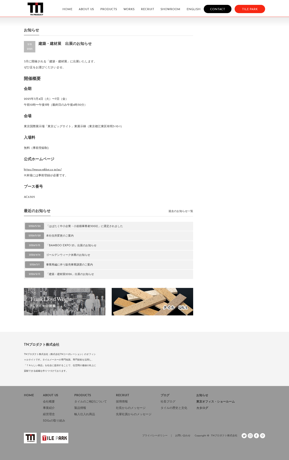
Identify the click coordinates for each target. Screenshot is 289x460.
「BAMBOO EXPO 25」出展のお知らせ (71, 245)
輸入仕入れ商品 (84, 414)
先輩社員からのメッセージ (133, 414)
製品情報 (80, 408)
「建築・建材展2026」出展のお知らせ (70, 274)
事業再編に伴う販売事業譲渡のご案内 (69, 264)
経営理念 (49, 414)
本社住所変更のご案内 (60, 235)
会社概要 (49, 401)
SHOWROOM (170, 9)
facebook (256, 435)
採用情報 (122, 401)
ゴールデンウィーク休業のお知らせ (68, 255)
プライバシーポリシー (155, 435)
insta (250, 435)
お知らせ (202, 395)
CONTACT (217, 9)
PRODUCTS (108, 9)
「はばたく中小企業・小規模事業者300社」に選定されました (84, 226)
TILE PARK (250, 9)
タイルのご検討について (90, 401)
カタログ (202, 408)
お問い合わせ (182, 435)
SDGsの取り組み (54, 420)
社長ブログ (168, 401)
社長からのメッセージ (131, 408)
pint (262, 435)
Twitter (244, 435)
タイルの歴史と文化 (174, 408)
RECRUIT (147, 9)
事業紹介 (49, 408)
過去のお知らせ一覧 (180, 211)
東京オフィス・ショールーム (215, 401)
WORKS (129, 9)
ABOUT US (86, 9)
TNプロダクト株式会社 (224, 435)
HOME (67, 9)
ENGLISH (194, 9)
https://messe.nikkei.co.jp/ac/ (43, 169)
